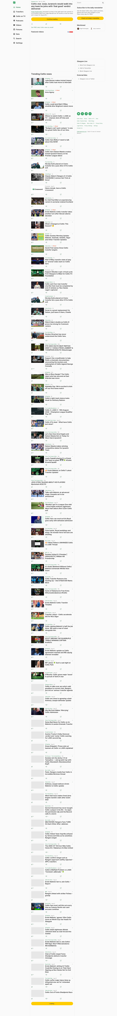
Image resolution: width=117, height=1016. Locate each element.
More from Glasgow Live (87, 65)
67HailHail (47, 78)
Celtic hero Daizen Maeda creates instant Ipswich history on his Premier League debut (58, 154)
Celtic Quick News (49, 90)
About (85, 118)
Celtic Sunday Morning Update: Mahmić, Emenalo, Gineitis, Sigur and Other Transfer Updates (57, 238)
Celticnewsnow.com (81, 131)
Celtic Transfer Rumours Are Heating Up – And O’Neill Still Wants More (58, 581)
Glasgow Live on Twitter (87, 79)
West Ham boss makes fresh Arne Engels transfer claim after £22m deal (58, 798)
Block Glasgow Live (86, 71)
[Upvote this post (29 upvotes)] (32, 368)
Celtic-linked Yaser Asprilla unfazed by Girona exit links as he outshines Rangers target (59, 836)
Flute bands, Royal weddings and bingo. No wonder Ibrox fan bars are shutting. (59, 532)
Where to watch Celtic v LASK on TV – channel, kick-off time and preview (58, 118)
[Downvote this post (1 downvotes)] (46, 134)
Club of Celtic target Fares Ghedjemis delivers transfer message (56, 956)
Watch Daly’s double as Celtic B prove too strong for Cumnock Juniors (57, 324)
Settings (96, 125)
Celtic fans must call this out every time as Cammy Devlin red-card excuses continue (58, 907)
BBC (46, 891)
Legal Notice (80, 125)
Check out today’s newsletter (90, 18)
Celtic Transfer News (82, 121)
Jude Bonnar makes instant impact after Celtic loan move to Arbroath (58, 81)
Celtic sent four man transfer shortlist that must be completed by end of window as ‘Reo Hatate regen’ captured (59, 287)
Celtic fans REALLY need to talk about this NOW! (57, 141)
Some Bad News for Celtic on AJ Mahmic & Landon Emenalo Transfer (59, 723)
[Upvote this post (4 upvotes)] (32, 122)
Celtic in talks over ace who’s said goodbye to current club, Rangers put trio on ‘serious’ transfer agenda (59, 688)
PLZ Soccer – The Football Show (53, 756)
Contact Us (79, 128)
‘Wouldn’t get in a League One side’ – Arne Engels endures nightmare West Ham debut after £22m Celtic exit (58, 507)
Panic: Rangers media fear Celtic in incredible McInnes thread (58, 773)
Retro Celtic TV (90, 123)
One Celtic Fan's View (50, 138)
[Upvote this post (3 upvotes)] (32, 465)
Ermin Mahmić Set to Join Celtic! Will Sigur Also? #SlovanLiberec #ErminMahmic (57, 944)
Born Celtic (47, 540)
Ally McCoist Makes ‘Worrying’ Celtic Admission (56, 711)
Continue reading (52, 19)
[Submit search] (103, 3)
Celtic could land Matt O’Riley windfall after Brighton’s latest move (59, 105)
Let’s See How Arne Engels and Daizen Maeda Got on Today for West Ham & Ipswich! (57, 436)
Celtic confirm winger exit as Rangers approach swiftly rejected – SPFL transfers (59, 860)
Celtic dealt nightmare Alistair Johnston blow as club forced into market (58, 932)
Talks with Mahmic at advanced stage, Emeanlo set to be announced (57, 494)
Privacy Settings (88, 125)
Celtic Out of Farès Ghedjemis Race (58, 992)
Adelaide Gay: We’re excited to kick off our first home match (58, 387)
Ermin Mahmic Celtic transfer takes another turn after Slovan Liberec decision (58, 214)
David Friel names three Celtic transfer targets (56, 249)
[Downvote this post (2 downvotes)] (46, 340)
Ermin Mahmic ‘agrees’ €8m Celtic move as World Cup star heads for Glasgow (58, 919)
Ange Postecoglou (36, 11)
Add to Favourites (85, 68)
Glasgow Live (34, 1)
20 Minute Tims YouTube (51, 1014)
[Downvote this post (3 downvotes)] (46, 278)
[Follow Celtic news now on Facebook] (86, 114)
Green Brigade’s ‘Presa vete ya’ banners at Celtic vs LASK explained (59, 747)
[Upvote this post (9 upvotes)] (32, 194)
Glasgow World (49, 282)
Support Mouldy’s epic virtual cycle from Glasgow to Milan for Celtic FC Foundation (59, 274)
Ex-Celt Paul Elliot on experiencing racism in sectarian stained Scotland (59, 201)
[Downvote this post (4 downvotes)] (46, 368)
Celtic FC (47, 384)
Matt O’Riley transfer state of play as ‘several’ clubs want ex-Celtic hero (58, 262)
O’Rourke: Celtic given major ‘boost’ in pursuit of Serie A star (59, 676)
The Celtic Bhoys (49, 502)
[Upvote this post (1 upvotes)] (32, 146)
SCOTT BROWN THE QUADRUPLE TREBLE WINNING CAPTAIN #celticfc (58, 640)
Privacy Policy (99, 123)
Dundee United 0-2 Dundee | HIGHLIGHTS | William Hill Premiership (56, 556)
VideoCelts (48, 246)
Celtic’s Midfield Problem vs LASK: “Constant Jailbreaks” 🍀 (58, 871)
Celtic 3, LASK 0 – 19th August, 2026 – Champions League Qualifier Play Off (58, 412)
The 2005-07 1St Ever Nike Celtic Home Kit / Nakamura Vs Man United (59, 847)
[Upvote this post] (46, 24)
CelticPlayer (48, 174)
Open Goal (47, 222)
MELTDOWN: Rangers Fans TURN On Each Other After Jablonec (58, 823)
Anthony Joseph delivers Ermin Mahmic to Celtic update (57, 785)
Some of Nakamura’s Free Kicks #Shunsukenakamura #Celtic (57, 592)
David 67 (47, 233)
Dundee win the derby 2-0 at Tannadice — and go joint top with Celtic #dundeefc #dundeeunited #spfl (58, 761)
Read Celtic (48, 576)
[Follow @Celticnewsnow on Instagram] (90, 114)
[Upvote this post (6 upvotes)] (32, 278)
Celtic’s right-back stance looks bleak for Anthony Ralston (57, 399)
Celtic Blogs (91, 121)
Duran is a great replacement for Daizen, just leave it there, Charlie (58, 311)
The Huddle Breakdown (51, 408)
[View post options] (72, 78)
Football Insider (49, 672)
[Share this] (32, 24)
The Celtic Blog (48, 126)
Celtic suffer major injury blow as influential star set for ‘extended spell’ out (57, 982)
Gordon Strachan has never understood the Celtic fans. (55, 335)
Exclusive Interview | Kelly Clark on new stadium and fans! (58, 1005)
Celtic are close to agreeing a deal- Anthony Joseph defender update (58, 699)
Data (97, 118)
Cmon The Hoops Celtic (51, 344)
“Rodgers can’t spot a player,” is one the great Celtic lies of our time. (59, 129)
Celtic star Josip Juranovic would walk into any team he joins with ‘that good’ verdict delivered (51, 6)
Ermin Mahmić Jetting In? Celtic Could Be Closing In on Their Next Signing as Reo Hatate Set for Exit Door (58, 969)
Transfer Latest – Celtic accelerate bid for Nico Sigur (58, 615)
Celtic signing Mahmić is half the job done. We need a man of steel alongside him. (59, 628)
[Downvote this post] (60, 24)
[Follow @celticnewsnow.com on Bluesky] (78, 114)
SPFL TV (47, 552)
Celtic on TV (48, 114)
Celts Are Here (48, 600)
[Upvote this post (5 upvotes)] (32, 621)
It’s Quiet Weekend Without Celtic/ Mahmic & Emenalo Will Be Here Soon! (58, 568)
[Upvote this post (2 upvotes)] (32, 98)
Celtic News (80, 118)
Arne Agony (49, 92)
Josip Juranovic (97, 28)
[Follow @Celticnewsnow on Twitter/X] (82, 114)
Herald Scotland (49, 296)
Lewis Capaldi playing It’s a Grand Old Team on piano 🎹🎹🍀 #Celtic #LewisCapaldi (58, 460)
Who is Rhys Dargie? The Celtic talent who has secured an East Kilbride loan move (57, 376)
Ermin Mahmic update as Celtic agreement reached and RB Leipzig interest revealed (58, 652)
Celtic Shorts (48, 198)
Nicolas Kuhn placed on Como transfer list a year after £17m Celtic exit (59, 166)
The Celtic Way (48, 162)
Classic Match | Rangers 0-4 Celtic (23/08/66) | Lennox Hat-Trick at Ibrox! (58, 178)
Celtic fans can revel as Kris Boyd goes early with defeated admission (59, 520)
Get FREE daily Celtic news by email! (42, 27)
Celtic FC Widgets (81, 123)
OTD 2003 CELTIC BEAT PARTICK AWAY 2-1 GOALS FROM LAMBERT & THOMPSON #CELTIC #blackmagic (59, 348)
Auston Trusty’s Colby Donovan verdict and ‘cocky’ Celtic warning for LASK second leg (58, 736)
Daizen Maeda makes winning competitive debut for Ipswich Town (57, 448)
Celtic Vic (47, 660)
